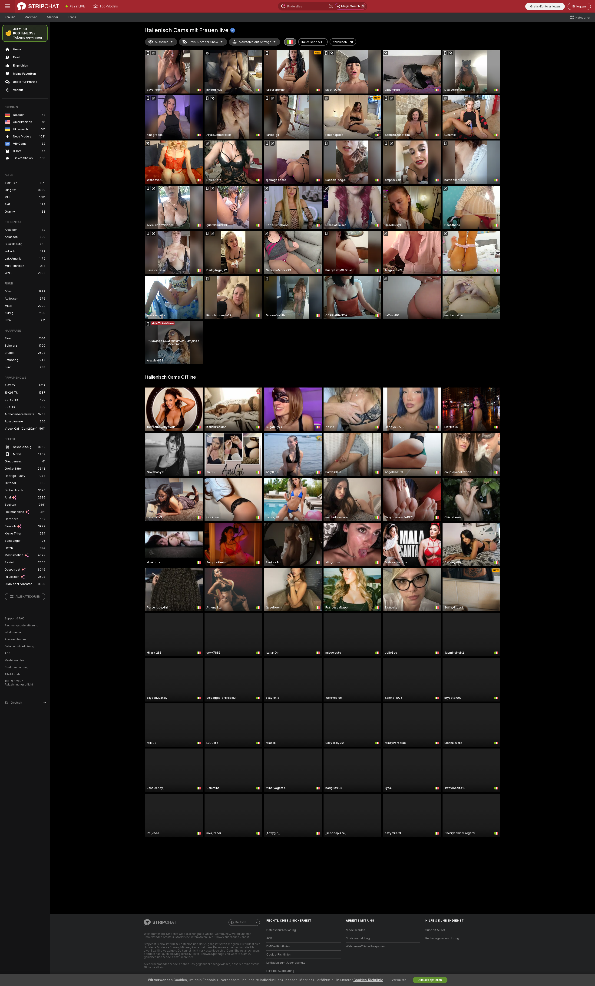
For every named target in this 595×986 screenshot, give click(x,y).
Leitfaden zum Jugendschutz (285, 962)
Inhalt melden (14, 632)
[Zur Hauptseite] (38, 6)
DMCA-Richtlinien (278, 946)
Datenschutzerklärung (19, 646)
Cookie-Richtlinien (278, 954)
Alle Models (12, 674)
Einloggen (579, 6)
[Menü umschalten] (7, 6)
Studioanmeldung (17, 667)
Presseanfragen (15, 639)
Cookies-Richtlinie (368, 980)
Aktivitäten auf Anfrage (255, 42)
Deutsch (240, 922)
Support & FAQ (14, 618)
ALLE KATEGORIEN (28, 596)
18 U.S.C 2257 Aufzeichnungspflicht (19, 683)
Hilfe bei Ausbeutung (280, 971)
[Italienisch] (290, 42)
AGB (7, 653)
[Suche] (330, 6)
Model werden (14, 660)
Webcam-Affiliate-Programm (365, 946)
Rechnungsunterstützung (21, 625)
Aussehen (161, 42)
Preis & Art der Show (203, 42)
